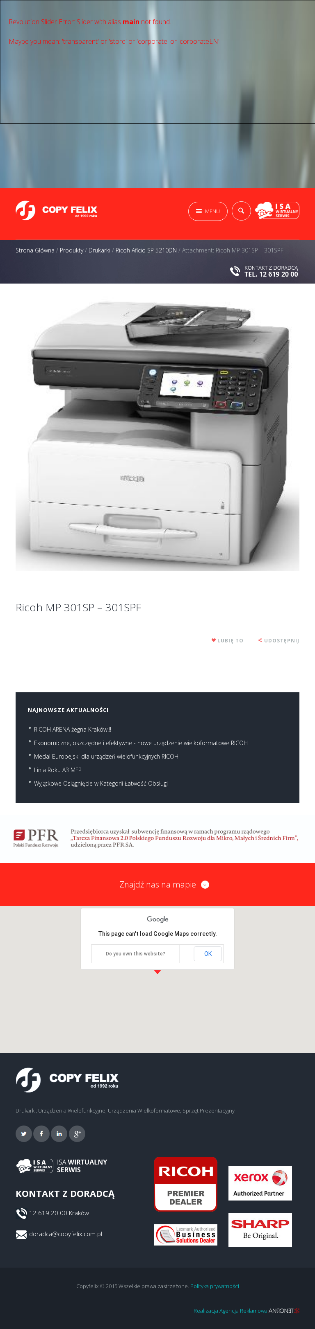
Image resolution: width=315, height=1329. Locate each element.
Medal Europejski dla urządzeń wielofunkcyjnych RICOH (106, 756)
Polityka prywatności (214, 1286)
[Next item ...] (228, 433)
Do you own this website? (135, 954)
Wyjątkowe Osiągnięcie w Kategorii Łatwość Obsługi (101, 783)
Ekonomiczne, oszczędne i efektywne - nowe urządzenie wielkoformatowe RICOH (141, 743)
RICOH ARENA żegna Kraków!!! (72, 729)
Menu (212, 211)
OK (208, 954)
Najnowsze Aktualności (68, 710)
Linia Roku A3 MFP (58, 770)
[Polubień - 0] (214, 640)
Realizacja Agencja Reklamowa (231, 1310)
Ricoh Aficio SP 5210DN (146, 250)
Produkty (71, 250)
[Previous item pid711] (87, 433)
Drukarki (99, 250)
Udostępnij (281, 640)
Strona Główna (35, 250)
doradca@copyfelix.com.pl (65, 1234)
